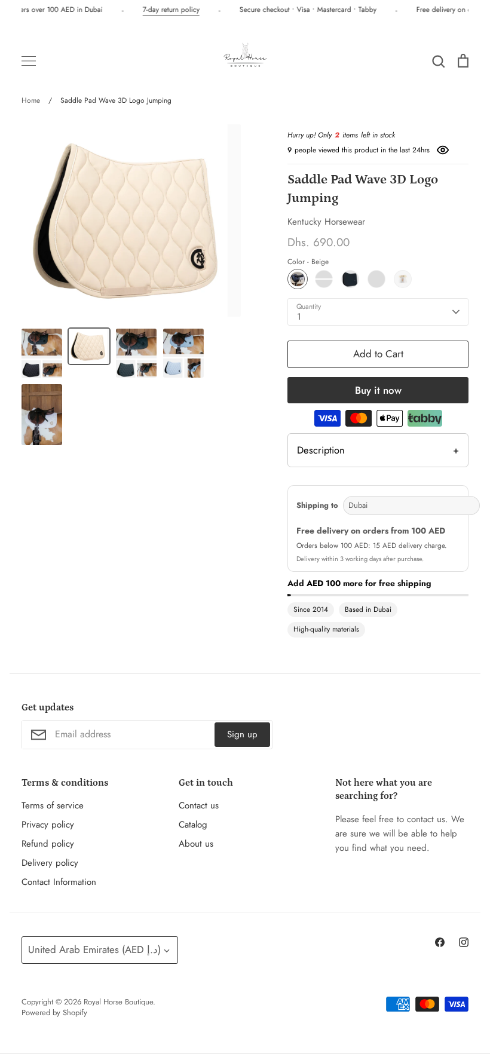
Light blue (376, 279)
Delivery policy (50, 862)
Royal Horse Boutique (118, 1001)
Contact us (199, 805)
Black (350, 279)
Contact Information (59, 881)
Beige (297, 279)
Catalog (193, 824)
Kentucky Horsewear (326, 221)
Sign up (242, 734)
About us (196, 843)
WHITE (403, 279)
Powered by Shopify (54, 1012)
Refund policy (48, 843)
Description (378, 450)
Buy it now (378, 390)
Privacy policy (48, 824)
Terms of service (53, 805)
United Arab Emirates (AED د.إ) (94, 949)
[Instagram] (464, 942)
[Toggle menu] (29, 60)
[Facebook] (440, 942)
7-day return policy (169, 9)
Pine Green (324, 279)
